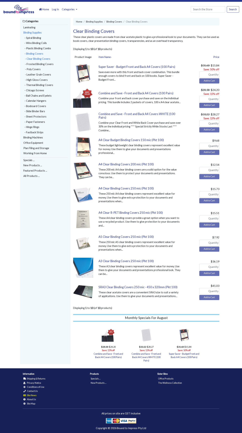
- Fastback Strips (33, 132)
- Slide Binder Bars (34, 111)
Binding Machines (33, 137)
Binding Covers (114, 21)
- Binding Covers (33, 53)
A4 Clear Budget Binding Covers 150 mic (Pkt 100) (131, 140)
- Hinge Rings (31, 126)
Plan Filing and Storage (36, 148)
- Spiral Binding (32, 37)
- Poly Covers (32, 69)
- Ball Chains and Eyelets (37, 95)
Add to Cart (209, 80)
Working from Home (35, 153)
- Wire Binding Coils (35, 42)
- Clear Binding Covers (36, 58)
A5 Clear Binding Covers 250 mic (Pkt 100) (126, 237)
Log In (55, 9)
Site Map (31, 403)
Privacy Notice (34, 382)
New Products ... (32, 165)
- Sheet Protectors (34, 116)
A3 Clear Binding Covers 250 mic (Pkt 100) (126, 261)
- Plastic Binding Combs (37, 48)
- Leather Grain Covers (37, 74)
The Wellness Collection (170, 382)
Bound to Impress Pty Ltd (131, 428)
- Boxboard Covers (34, 106)
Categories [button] (68, 9)
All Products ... (31, 175)
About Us (31, 399)
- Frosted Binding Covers (38, 64)
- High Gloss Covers (35, 79)
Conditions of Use (35, 386)
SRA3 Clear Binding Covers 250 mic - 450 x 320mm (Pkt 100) (138, 287)
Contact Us (32, 391)
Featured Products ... (35, 170)
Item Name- (105, 56)
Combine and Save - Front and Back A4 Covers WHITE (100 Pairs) (137, 115)
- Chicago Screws (33, 90)
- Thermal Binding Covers (38, 84)
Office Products (165, 378)
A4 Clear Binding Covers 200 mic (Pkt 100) (126, 164)
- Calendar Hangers (34, 100)
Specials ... (29, 160)
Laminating (29, 27)
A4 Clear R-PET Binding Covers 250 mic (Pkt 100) (131, 212)
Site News (31, 395)
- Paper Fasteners (34, 121)
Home (45, 9)
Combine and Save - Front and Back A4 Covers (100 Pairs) (136, 93)
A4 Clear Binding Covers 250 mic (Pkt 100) (126, 188)
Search (233, 9)
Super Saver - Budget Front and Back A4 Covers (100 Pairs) (137, 67)
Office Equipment (33, 142)
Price (216, 56)
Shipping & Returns (36, 378)
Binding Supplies (32, 32)
